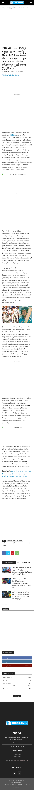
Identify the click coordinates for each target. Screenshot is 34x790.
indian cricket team (7, 543)
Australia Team (11, 540)
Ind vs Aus (19, 540)
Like (30, 658)
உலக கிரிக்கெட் (10, 9)
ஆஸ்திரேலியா (25, 543)
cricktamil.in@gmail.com (21, 760)
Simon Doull (17, 543)
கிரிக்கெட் (13, 135)
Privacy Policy (17, 743)
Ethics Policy (10, 780)
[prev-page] (3, 603)
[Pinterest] (12, 553)
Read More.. (20, 739)
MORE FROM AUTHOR (23, 562)
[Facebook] (4, 553)
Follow (28, 662)
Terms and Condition (17, 746)
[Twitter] (8, 553)
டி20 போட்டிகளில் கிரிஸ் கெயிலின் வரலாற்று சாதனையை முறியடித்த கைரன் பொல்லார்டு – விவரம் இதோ (21, 583)
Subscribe (28, 666)
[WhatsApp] (17, 553)
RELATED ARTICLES (9, 562)
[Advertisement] (17, 28)
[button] (3, 2)
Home (3, 7)
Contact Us (27, 784)
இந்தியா (4, 545)
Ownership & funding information (13, 784)
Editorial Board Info (16, 782)
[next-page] (6, 603)
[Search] (31, 2)
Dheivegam (17, 754)
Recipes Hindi (17, 756)
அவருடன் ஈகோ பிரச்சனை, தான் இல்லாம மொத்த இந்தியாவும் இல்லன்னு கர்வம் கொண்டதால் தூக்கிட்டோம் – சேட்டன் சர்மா (16, 473)
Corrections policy (20, 780)
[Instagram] (19, 773)
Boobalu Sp (6, 71)
